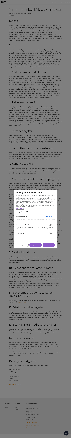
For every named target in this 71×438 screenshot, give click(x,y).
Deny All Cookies (36, 244)
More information (20, 208)
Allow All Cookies (49, 244)
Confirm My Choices (22, 244)
